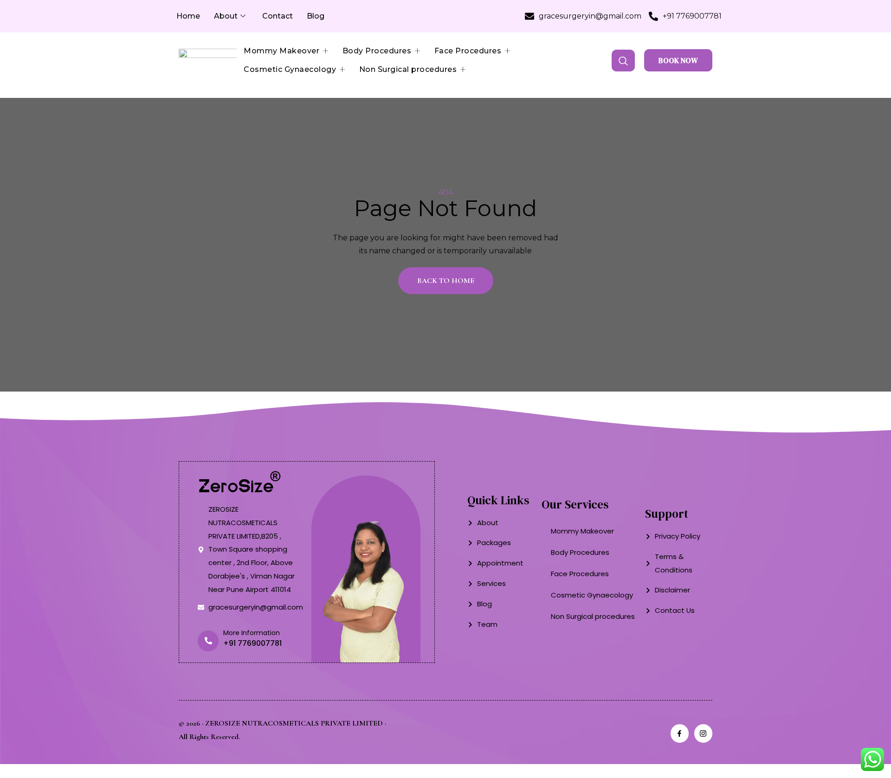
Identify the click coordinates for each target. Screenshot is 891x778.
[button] (623, 60)
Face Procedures (468, 50)
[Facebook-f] (680, 733)
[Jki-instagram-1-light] (703, 733)
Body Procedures (377, 50)
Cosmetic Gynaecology (290, 69)
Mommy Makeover (281, 50)
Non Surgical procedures (408, 69)
